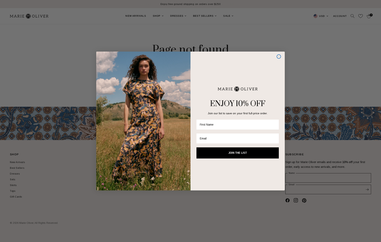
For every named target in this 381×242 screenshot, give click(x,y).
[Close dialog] (279, 57)
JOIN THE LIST (237, 152)
